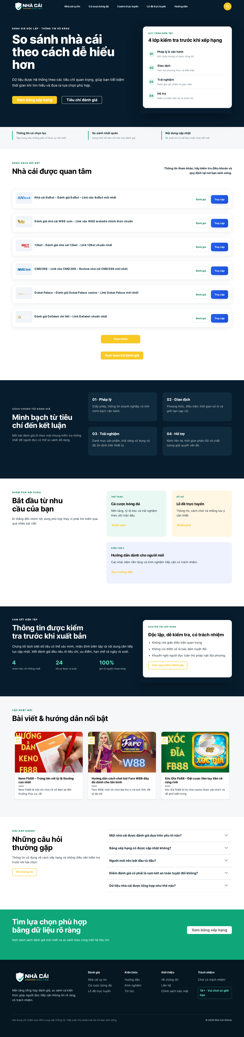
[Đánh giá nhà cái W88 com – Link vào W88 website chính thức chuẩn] (24, 222)
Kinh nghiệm (133, 985)
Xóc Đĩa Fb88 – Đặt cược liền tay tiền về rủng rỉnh (194, 780)
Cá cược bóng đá (99, 6)
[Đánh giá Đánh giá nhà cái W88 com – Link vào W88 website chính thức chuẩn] (201, 223)
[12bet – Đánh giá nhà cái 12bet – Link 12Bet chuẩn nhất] (24, 245)
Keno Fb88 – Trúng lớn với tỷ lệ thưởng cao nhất (46, 780)
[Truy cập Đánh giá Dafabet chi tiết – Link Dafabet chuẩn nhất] (219, 318)
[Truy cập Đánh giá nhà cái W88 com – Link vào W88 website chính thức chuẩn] (219, 223)
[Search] (227, 6)
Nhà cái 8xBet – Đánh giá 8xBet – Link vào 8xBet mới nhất (75, 197)
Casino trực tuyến (127, 6)
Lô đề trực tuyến (156, 6)
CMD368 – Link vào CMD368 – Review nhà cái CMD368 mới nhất (80, 269)
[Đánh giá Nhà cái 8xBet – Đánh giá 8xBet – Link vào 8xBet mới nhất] (201, 199)
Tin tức (129, 991)
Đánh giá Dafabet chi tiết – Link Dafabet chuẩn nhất (70, 316)
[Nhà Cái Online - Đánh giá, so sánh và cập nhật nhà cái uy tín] (31, 6)
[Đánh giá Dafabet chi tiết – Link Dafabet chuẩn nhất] (24, 317)
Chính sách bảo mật (174, 991)
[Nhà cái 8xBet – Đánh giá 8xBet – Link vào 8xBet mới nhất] (24, 198)
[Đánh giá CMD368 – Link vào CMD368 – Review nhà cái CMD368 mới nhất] (201, 270)
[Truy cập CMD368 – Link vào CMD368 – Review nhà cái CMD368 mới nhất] (219, 270)
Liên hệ (166, 985)
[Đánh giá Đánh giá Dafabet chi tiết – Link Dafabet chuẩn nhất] (201, 318)
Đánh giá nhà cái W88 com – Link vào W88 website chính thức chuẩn (83, 221)
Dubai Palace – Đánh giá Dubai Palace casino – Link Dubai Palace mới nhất (86, 292)
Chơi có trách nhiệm (211, 979)
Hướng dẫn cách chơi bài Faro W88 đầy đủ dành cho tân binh (120, 780)
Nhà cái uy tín (72, 6)
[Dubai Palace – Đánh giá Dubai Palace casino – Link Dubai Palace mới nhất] (24, 293)
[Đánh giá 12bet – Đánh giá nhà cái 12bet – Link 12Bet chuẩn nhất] (201, 247)
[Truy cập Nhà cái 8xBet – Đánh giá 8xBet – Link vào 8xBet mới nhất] (219, 199)
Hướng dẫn (181, 6)
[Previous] (14, 768)
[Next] (230, 768)
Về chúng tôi (169, 979)
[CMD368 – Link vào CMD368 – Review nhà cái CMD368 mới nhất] (24, 269)
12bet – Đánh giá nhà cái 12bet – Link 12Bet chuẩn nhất (73, 245)
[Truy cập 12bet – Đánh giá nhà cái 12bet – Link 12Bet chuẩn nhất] (219, 247)
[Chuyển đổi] (226, 836)
